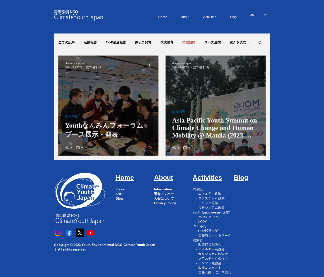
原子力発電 (143, 42)
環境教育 (166, 42)
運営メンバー (164, 194)
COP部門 (199, 226)
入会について (164, 198)
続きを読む (238, 42)
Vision (120, 189)
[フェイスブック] (69, 233)
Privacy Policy (165, 203)
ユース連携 (212, 42)
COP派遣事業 (208, 230)
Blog (119, 198)
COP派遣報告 (116, 42)
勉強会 (198, 240)
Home (124, 177)
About (163, 177)
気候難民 (189, 42)
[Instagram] (58, 233)
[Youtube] (90, 233)
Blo (239, 177)
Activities (207, 177)
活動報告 (90, 42)
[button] (260, 43)
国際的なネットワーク (214, 235)
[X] (80, 233)
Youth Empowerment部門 (211, 212)
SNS (118, 194)
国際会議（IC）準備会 (214, 272)
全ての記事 (66, 42)
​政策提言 (199, 189)
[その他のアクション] (151, 65)
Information (163, 189)
